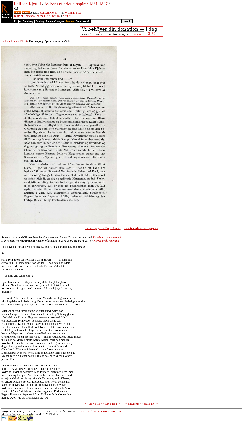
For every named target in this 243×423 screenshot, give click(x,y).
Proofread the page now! (107, 237)
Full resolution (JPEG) (14, 41)
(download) (85, 411)
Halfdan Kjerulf (27, 3)
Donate (70, 21)
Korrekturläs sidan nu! (106, 240)
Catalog (40, 21)
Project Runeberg (23, 21)
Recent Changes (55, 21)
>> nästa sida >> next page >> (141, 228)
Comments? (82, 21)
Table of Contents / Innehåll (29, 15)
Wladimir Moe (73, 12)
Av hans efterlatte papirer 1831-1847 (76, 3)
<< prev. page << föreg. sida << (103, 228)
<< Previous (53, 15)
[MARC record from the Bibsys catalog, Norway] (17, 12)
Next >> (67, 15)
